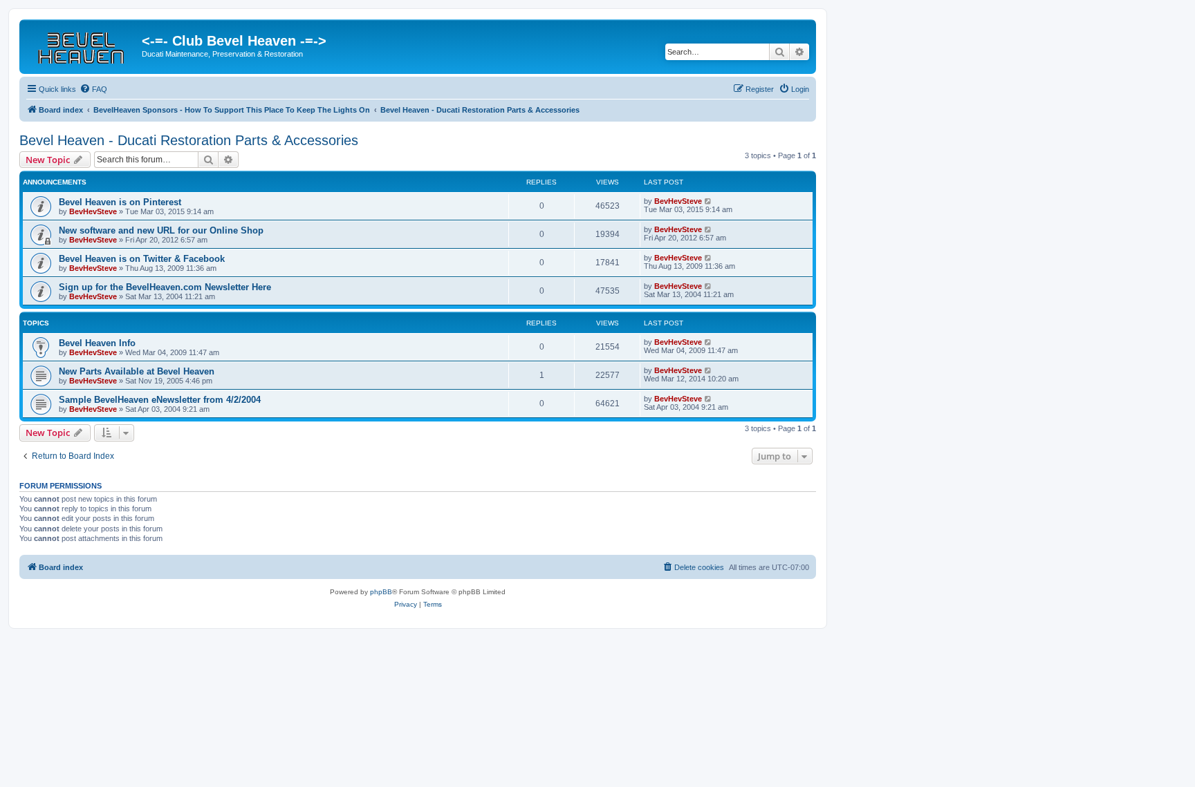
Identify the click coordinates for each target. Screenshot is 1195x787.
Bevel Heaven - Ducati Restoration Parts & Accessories (188, 140)
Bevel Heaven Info (97, 343)
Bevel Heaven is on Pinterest (120, 202)
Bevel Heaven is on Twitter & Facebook (142, 259)
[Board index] (82, 45)
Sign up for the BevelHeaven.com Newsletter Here (165, 287)
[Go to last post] (708, 201)
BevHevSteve (93, 211)
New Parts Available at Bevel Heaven (136, 371)
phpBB (381, 592)
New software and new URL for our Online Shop (161, 230)
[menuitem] (93, 89)
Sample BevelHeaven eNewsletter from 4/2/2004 (160, 400)
